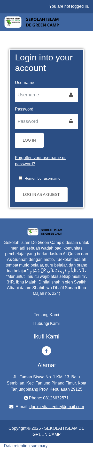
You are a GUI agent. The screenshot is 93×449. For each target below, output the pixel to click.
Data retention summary (26, 446)
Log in (29, 140)
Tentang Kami (46, 315)
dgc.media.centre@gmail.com (56, 407)
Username (24, 82)
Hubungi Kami (46, 323)
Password (24, 109)
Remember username (42, 178)
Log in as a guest (41, 194)
